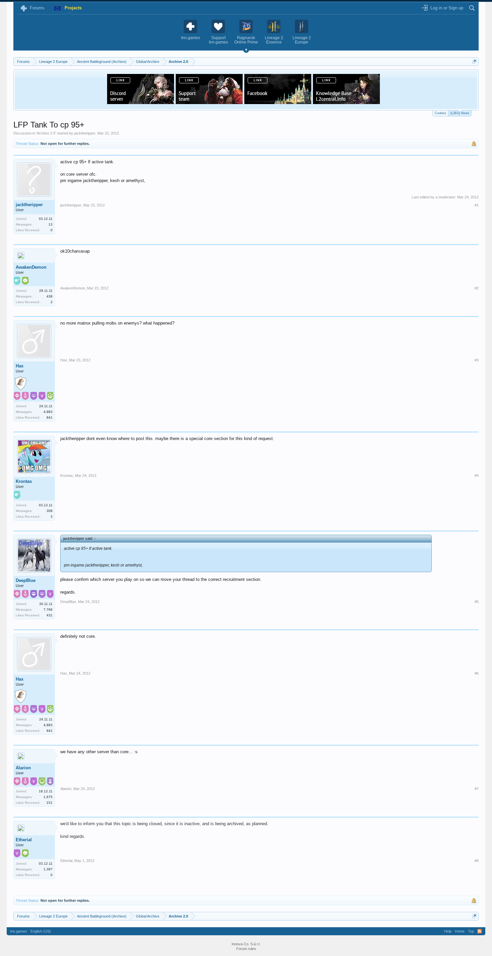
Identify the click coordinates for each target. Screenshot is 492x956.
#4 (477, 475)
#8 (477, 861)
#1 (477, 205)
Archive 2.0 (46, 133)
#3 (477, 360)
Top (471, 931)
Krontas (24, 481)
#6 (477, 673)
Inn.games (18, 931)
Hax (19, 365)
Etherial (24, 839)
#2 (477, 288)
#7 (477, 789)
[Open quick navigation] (474, 61)
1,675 (48, 797)
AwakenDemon (31, 267)
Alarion (23, 767)
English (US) (40, 931)
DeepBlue (25, 580)
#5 (477, 602)
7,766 (48, 609)
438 (50, 296)
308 (50, 511)
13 (51, 224)
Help (448, 931)
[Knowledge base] (346, 102)
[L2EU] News (459, 113)
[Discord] (140, 102)
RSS (479, 931)
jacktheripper (84, 133)
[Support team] (209, 102)
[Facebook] (277, 102)
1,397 (48, 869)
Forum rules (246, 949)
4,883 (48, 412)
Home (460, 931)
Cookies (440, 113)
